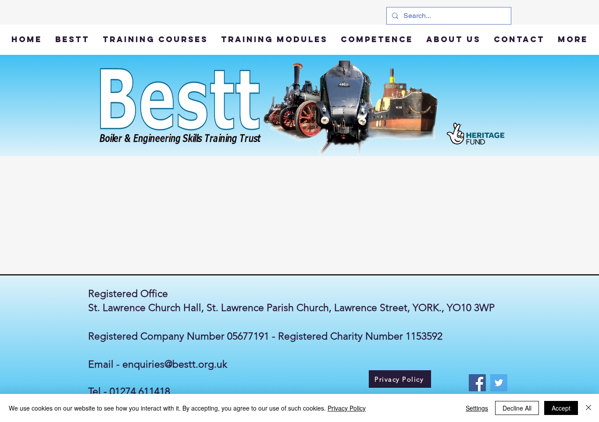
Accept (561, 408)
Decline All (517, 408)
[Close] (588, 408)
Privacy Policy (347, 408)
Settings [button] (477, 408)
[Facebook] (477, 382)
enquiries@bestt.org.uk (174, 364)
